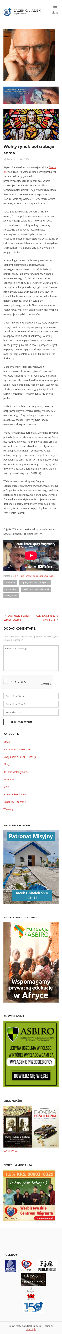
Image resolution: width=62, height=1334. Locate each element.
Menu (55, 12)
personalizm (11, 589)
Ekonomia (43, 576)
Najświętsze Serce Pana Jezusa (35, 582)
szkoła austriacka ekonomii (36, 589)
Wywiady (8, 809)
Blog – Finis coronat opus (17, 749)
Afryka (7, 742)
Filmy (6, 764)
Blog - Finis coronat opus (25, 576)
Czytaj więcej (10, 1150)
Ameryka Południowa (15, 794)
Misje (52, 576)
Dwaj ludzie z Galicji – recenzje (19, 757)
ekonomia (10, 582)
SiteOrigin (31, 1329)
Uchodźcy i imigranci (14, 801)
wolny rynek (11, 595)
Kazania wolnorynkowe (16, 772)
